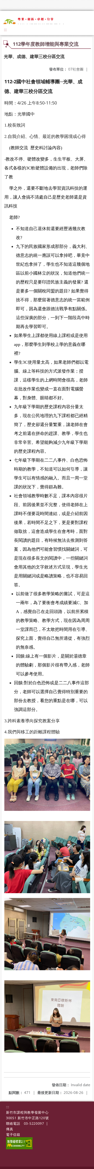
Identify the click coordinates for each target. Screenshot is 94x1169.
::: (5, 29)
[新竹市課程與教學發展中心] (38, 22)
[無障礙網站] (19, 1148)
